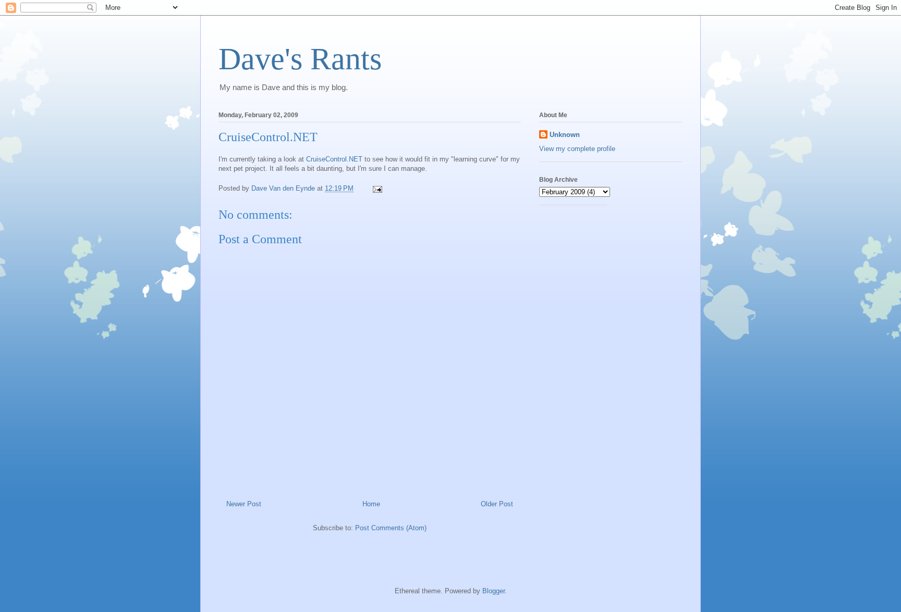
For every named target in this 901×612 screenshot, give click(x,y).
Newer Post (243, 504)
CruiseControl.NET (334, 159)
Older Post (497, 504)
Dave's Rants (300, 59)
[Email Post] (376, 188)
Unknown (565, 135)
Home (371, 504)
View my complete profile (577, 149)
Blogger (493, 591)
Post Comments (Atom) (391, 528)
